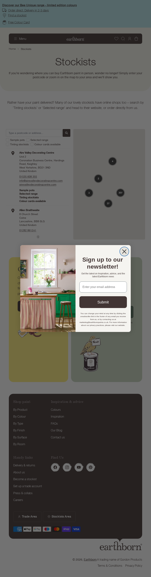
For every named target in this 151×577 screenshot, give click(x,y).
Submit (103, 302)
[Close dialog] (124, 251)
